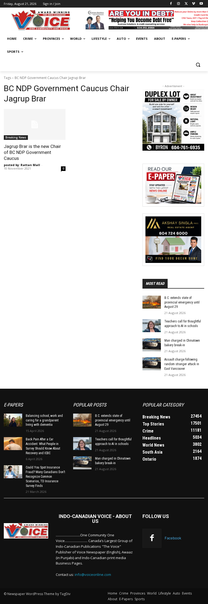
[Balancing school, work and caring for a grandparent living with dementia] (13, 420)
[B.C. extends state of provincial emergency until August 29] (151, 302)
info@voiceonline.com (93, 574)
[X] (186, 4)
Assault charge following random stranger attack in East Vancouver (181, 364)
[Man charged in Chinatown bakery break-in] (151, 344)
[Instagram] (179, 4)
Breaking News (15, 137)
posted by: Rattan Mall (22, 165)
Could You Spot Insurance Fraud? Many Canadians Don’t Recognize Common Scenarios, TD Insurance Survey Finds (45, 476)
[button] (197, 64)
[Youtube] (201, 4)
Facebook (173, 538)
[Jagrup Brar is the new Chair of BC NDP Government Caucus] (35, 124)
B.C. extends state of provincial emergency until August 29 (182, 302)
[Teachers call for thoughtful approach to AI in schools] (151, 325)
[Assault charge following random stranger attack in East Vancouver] (151, 363)
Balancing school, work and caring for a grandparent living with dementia (44, 420)
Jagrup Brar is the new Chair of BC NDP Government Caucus (32, 152)
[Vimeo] (193, 4)
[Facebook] (171, 4)
